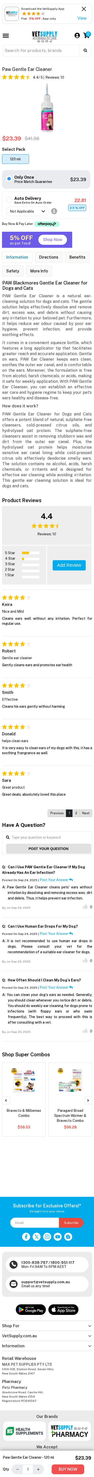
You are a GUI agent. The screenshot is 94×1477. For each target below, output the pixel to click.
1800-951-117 (62, 1263)
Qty (6, 1469)
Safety (12, 271)
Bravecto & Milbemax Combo (24, 1113)
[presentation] (6, 1100)
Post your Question (48, 849)
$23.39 (78, 179)
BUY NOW (68, 1469)
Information (17, 257)
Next (85, 813)
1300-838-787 (34, 1263)
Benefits (77, 257)
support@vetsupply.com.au (45, 1282)
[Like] (85, 906)
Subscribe (71, 1223)
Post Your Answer (54, 880)
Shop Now (52, 239)
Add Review (69, 565)
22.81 (80, 200)
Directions (48, 257)
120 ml (15, 159)
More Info (39, 271)
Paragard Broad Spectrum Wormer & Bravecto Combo (70, 1116)
